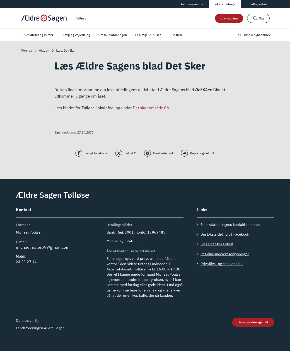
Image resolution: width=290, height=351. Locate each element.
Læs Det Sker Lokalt (217, 244)
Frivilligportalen (258, 4)
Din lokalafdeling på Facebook (225, 234)
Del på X (130, 153)
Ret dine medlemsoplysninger (225, 254)
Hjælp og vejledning (75, 35)
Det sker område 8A (151, 107)
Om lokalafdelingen (112, 35)
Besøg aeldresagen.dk (253, 322)
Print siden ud (163, 153)
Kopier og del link (202, 153)
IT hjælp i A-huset (148, 35)
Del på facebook (96, 153)
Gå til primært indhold (38, 4)
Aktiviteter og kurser (38, 35)
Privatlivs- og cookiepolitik (222, 263)
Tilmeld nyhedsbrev (256, 35)
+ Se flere (176, 35)
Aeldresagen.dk (192, 4)
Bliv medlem (229, 18)
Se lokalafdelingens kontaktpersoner (230, 224)
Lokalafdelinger (225, 4)
